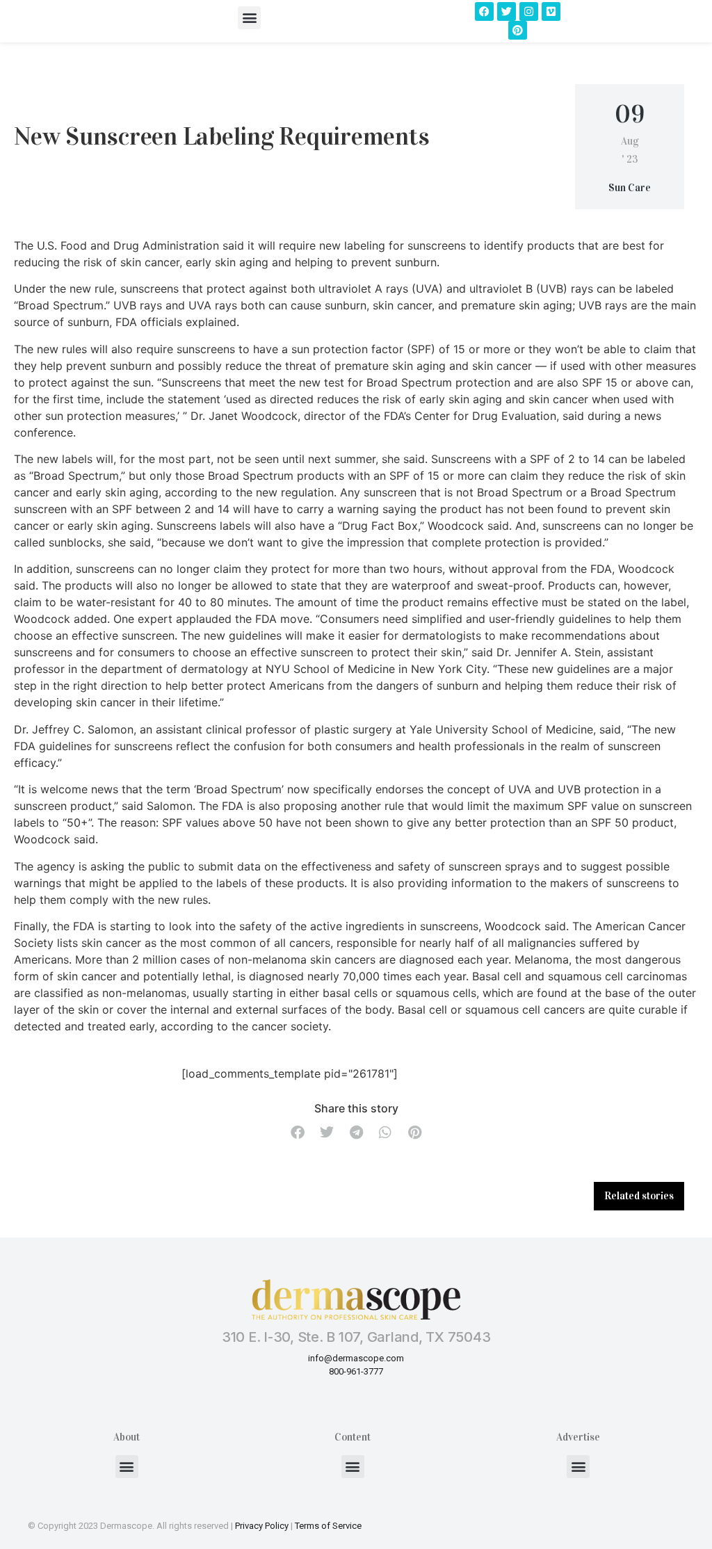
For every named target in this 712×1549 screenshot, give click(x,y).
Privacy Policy (262, 1525)
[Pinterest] (517, 30)
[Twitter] (506, 11)
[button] (249, 17)
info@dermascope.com (356, 1358)
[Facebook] (484, 11)
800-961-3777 (356, 1371)
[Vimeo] (551, 11)
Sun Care (629, 187)
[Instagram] (528, 11)
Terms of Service (328, 1525)
